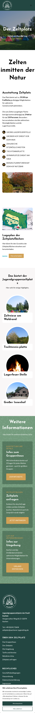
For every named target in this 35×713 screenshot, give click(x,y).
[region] (17, 699)
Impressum (6, 683)
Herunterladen (16, 256)
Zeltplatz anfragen (9, 659)
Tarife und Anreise (9, 652)
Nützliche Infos (8, 656)
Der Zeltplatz (7, 645)
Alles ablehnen (17, 709)
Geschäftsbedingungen (11, 673)
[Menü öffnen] (31, 5)
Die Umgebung (8, 649)
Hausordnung (7, 676)
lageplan (4, 256)
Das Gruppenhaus (9, 642)
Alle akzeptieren (17, 703)
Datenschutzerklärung (11, 680)
